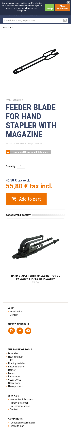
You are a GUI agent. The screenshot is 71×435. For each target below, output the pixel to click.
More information (62, 7)
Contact (14, 315)
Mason (11, 373)
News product (15, 386)
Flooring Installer (16, 363)
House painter (15, 356)
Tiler (10, 360)
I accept (50, 7)
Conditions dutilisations (23, 422)
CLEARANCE (14, 379)
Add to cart (29, 199)
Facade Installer (16, 366)
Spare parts (14, 383)
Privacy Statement (19, 402)
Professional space (20, 406)
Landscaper (14, 376)
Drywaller (13, 353)
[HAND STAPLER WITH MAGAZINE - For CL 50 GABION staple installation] (35, 247)
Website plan (17, 426)
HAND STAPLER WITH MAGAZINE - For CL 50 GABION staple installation (35, 278)
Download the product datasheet (31, 152)
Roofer (12, 370)
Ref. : (9, 100)
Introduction (16, 311)
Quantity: (11, 166)
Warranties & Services (21, 399)
